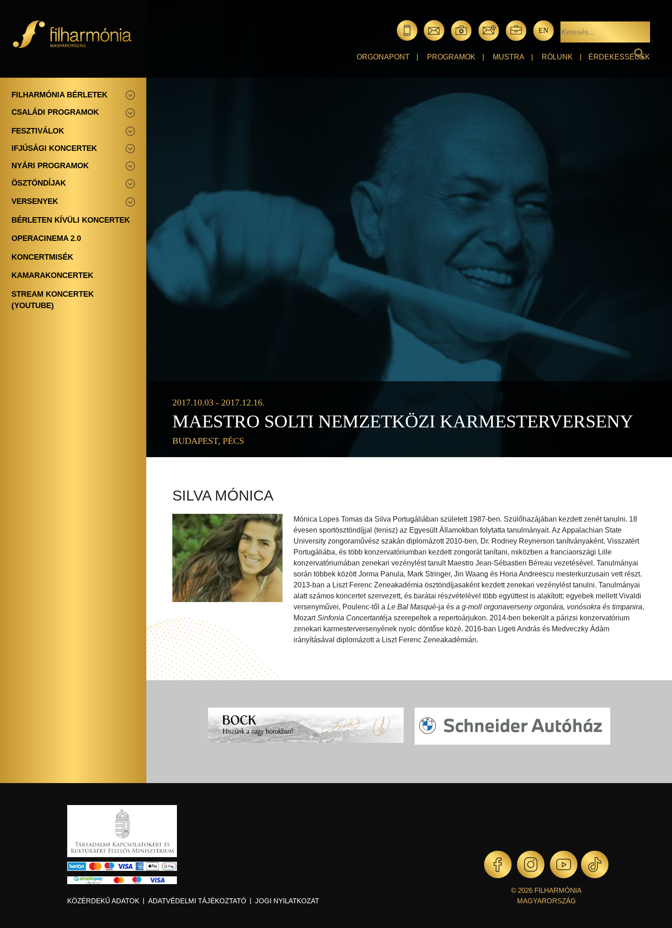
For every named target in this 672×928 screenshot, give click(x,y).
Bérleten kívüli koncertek (70, 220)
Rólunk (557, 57)
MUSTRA (508, 57)
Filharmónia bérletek (59, 95)
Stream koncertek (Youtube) (52, 300)
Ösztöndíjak (38, 183)
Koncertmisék (42, 257)
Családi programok (55, 112)
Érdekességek (619, 57)
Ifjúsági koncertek (54, 148)
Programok (451, 57)
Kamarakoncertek (52, 275)
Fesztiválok (37, 131)
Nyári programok (50, 165)
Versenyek (34, 201)
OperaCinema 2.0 (46, 238)
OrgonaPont (383, 57)
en (544, 30)
